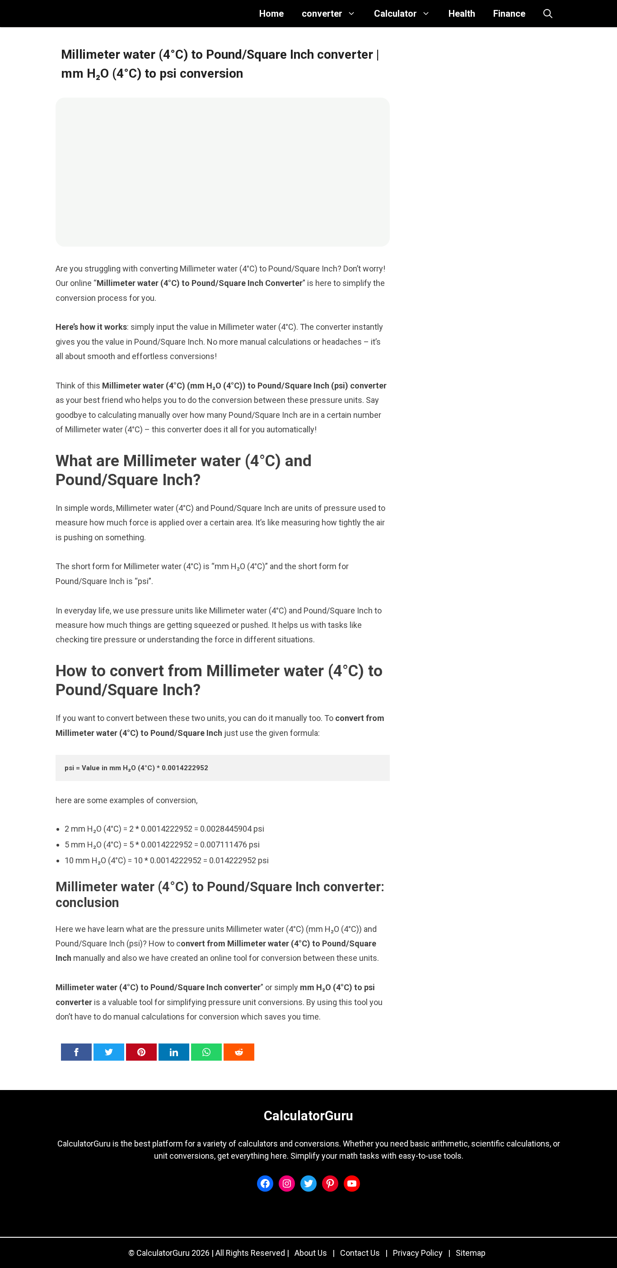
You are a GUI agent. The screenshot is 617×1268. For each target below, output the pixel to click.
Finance (509, 13)
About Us (310, 1253)
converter (322, 13)
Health (462, 13)
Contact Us (360, 1253)
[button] (547, 13)
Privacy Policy (418, 1253)
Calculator (395, 13)
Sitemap (471, 1253)
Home (271, 13)
